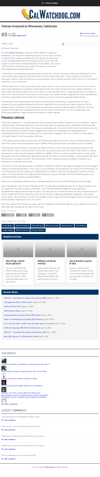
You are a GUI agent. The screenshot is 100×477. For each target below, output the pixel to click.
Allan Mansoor (67, 226)
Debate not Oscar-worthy (47, 262)
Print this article (89, 33)
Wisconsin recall (52, 226)
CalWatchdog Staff (18, 35)
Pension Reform (38, 230)
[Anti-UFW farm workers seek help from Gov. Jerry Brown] (3, 366)
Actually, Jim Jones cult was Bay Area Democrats (20, 393)
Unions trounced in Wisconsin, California (29, 26)
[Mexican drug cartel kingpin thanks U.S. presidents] (3, 381)
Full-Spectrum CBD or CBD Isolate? (18, 302)
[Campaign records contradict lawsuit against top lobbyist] (24, 395)
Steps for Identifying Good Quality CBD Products (23, 319)
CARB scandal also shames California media (19, 378)
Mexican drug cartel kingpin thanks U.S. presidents (21, 386)
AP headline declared (14, 52)
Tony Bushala (37, 226)
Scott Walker (8, 226)
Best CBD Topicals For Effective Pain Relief (21, 336)
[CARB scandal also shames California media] (3, 374)
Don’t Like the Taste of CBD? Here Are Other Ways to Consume (29, 324)
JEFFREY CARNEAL (9, 404)
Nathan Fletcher (22, 230)
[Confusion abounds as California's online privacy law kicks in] (3, 359)
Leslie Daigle (8, 230)
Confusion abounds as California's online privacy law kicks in (25, 364)
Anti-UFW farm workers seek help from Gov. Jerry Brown (24, 371)
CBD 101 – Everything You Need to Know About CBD (25, 298)
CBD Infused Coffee (12, 311)
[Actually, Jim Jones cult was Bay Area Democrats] (3, 388)
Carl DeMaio (81, 226)
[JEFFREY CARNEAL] (3, 399)
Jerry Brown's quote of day (80, 262)
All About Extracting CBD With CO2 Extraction (22, 328)
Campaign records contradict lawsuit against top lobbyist (23, 397)
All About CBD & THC (12, 306)
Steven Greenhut (22, 226)
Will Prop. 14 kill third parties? (15, 262)
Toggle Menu (51, 3)
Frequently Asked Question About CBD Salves (22, 315)
